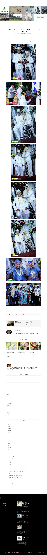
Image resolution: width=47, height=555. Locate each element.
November (11, 452)
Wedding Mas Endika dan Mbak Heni (15, 475)
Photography (9, 401)
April (10, 479)
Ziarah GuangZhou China (13, 466)
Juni (9, 462)
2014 (9, 447)
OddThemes (40, 552)
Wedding (23, 27)
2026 (9, 424)
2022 (9, 432)
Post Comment (29, 33)
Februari (10, 483)
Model (8, 396)
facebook (4, 505)
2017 (9, 441)
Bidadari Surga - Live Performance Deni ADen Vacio (18, 469)
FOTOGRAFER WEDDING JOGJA (25, 515)
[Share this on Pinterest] (23, 315)
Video (8, 410)
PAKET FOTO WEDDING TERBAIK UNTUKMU (26, 503)
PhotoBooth (9, 398)
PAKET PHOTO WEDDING (25, 527)
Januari (10, 485)
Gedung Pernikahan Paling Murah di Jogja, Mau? (25, 538)
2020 (9, 436)
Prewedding (9, 403)
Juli (9, 460)
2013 (9, 449)
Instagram (4, 503)
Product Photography (11, 407)
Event (8, 392)
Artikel (8, 387)
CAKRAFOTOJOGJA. (17, 552)
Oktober (10, 454)
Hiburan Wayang (12, 473)
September (11, 456)
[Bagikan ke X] (16, 315)
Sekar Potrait (11, 467)
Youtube (4, 501)
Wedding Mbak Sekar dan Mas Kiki (15, 477)
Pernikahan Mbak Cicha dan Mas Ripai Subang (17, 471)
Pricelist (8, 405)
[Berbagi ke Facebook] (9, 315)
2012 (9, 488)
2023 (9, 430)
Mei (9, 464)
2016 (9, 443)
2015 (9, 445)
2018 (9, 439)
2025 (9, 426)
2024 (9, 428)
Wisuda (8, 414)
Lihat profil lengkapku (10, 369)
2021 (9, 434)
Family (8, 394)
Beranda (4, 1)
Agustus (10, 458)
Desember (11, 451)
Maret (10, 481)
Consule (8, 389)
